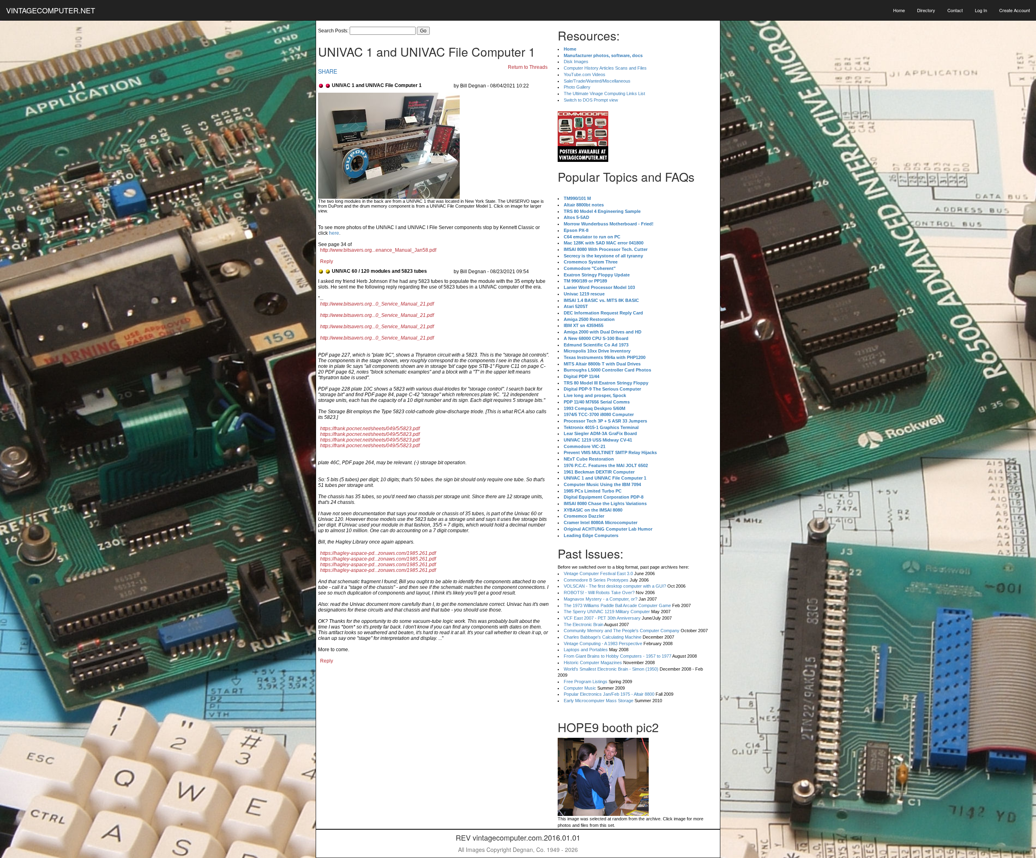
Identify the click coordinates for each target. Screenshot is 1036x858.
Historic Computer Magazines (593, 662)
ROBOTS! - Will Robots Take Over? (599, 592)
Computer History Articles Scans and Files (605, 68)
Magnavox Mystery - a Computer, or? (600, 599)
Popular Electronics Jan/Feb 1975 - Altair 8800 (609, 694)
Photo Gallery (577, 87)
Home (899, 10)
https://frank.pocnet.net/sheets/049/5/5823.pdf (370, 428)
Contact (955, 10)
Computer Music (580, 688)
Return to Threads (528, 67)
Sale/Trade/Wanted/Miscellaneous (597, 81)
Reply (326, 261)
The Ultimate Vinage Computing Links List (604, 93)
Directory (926, 10)
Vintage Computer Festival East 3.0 (598, 573)
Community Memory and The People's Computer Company (621, 630)
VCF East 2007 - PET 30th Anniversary (602, 618)
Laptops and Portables (586, 649)
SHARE (327, 71)
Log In (981, 10)
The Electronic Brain (583, 624)
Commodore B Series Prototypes (596, 580)
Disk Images (576, 61)
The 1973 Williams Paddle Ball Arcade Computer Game (617, 605)
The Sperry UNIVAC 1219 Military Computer (607, 611)
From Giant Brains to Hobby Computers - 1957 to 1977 (617, 656)
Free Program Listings (585, 681)
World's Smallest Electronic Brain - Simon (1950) (611, 669)
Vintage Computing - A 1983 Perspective (603, 643)
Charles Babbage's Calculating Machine (602, 637)
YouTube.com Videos (584, 74)
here (334, 233)
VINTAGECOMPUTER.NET (50, 10)
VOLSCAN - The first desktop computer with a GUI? (615, 586)
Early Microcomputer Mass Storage (598, 700)
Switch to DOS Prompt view (591, 100)
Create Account (1014, 10)
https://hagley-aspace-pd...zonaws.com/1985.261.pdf (378, 553)
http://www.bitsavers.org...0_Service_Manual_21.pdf (377, 304)
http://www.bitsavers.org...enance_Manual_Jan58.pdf (378, 250)
